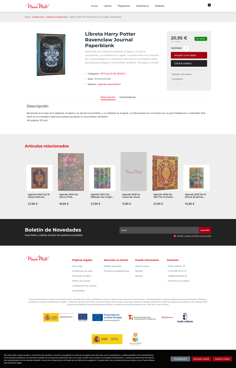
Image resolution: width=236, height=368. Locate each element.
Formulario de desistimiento (116, 271)
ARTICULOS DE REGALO (113, 73)
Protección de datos (81, 276)
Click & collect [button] (183, 63)
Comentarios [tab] (127, 97)
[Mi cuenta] (210, 6)
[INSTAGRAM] (34, 265)
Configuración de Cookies (84, 285)
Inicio (27, 17)
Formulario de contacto (178, 281)
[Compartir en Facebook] (173, 84)
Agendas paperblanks (56, 17)
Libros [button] (107, 5)
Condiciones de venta (82, 271)
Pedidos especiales (113, 266)
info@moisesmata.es (177, 276)
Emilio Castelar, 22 (176, 266)
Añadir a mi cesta (185, 55)
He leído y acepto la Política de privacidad (194, 236)
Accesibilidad (78, 290)
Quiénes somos (142, 266)
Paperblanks (38, 17)
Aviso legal (77, 266)
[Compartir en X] (178, 84)
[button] (208, 6)
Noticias (139, 271)
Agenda (138, 276)
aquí (19, 363)
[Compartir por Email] (189, 84)
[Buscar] (206, 6)
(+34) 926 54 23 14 (177, 271)
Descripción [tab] (108, 97)
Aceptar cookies (222, 359)
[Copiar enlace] (194, 84)
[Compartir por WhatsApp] (184, 84)
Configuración (180, 359)
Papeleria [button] (124, 5)
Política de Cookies (81, 281)
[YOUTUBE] (40, 265)
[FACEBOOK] (27, 265)
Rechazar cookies (201, 359)
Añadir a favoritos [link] (181, 74)
